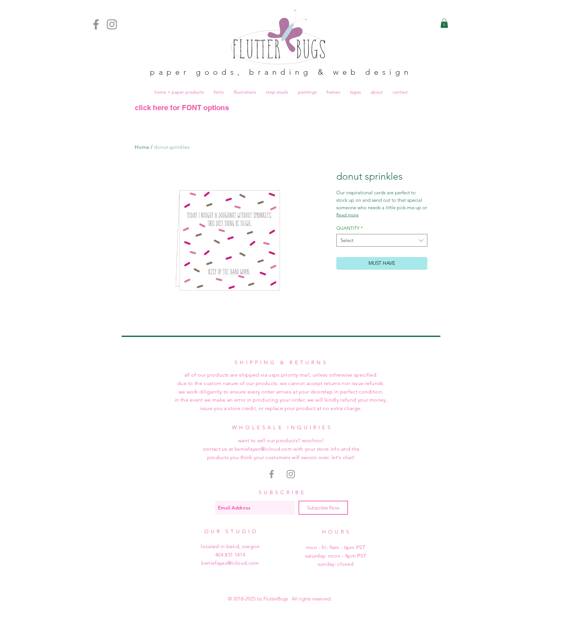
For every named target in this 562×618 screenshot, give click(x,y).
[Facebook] (96, 24)
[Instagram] (112, 24)
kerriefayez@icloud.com (230, 563)
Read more (347, 215)
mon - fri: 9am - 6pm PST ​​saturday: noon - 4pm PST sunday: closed (336, 555)
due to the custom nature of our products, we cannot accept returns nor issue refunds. (281, 383)
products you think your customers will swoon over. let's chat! (281, 457)
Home (142, 147)
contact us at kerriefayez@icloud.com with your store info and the (281, 449)
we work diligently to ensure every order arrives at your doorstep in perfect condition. (281, 392)
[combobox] (381, 240)
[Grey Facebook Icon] (271, 474)
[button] (444, 23)
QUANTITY (349, 228)
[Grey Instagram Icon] (290, 474)
